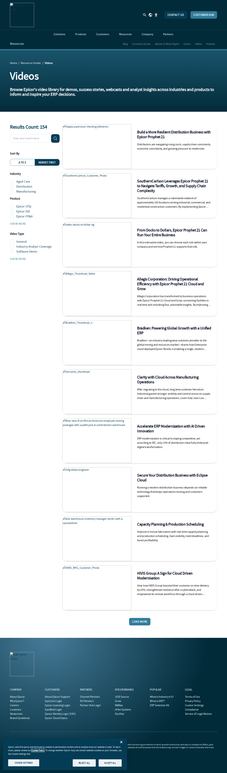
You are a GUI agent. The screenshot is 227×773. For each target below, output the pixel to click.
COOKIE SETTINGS (24, 762)
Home (13, 63)
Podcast (210, 43)
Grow (118, 701)
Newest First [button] (47, 162)
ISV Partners (87, 701)
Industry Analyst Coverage (34, 247)
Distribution (24, 187)
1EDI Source (122, 697)
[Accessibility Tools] (156, 14)
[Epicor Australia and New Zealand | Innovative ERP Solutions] (22, 15)
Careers (14, 705)
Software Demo (26, 252)
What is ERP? (157, 701)
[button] (35, 224)
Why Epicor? (17, 701)
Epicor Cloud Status (56, 718)
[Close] (121, 742)
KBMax (119, 705)
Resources (17, 44)
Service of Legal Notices (198, 714)
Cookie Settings (194, 705)
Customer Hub (203, 15)
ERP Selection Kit (159, 705)
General (21, 242)
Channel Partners (90, 697)
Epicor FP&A (24, 216)
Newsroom (16, 714)
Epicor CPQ (23, 206)
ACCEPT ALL (110, 762)
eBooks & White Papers (167, 43)
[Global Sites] (150, 14)
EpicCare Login (53, 701)
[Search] (55, 138)
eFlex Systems (123, 709)
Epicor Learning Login (57, 705)
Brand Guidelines (20, 718)
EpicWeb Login (53, 709)
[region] (65, 754)
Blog (125, 43)
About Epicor (17, 697)
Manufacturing (26, 192)
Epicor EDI (23, 211)
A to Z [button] (22, 162)
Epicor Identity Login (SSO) (60, 714)
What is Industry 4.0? (161, 697)
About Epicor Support (57, 697)
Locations (15, 709)
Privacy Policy (193, 701)
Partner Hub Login (90, 705)
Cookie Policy (38, 750)
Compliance (192, 709)
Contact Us (176, 15)
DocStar (119, 714)
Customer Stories (141, 43)
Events (187, 43)
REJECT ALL (84, 762)
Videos (198, 43)
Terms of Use (192, 697)
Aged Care (23, 182)
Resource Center (31, 63)
